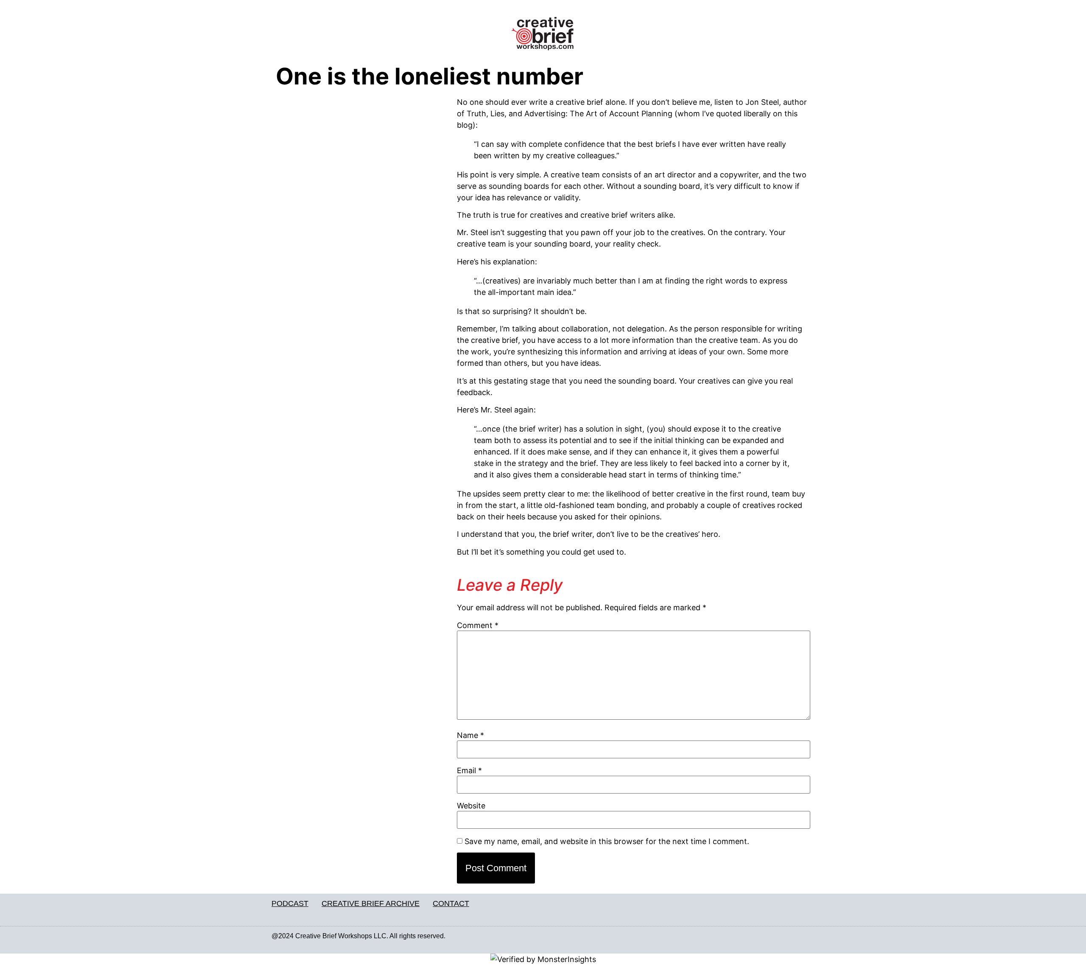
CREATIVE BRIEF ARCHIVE (371, 903)
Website (471, 806)
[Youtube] (809, 936)
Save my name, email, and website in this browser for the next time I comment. (607, 841)
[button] (361, 36)
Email (469, 770)
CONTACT (451, 903)
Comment (477, 625)
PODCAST (290, 903)
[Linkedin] (792, 936)
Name (470, 735)
